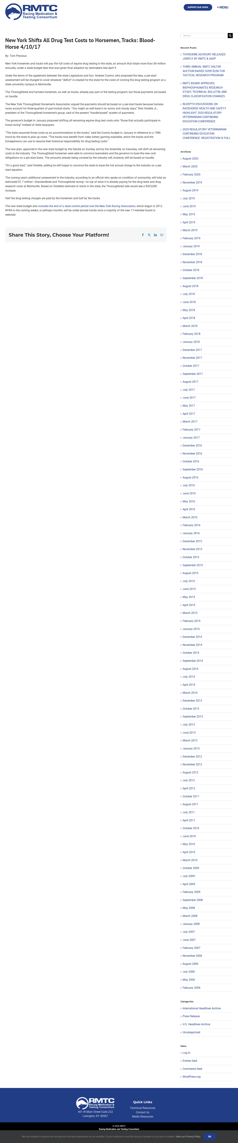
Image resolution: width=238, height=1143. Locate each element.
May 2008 (189, 908)
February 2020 (191, 174)
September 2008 (193, 900)
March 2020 (190, 166)
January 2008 (191, 924)
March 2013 (190, 740)
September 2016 (193, 469)
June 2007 (189, 940)
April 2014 (189, 684)
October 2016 (191, 461)
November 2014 (192, 645)
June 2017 (189, 397)
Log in (186, 1052)
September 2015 (193, 565)
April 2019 (189, 222)
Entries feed (190, 1060)
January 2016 (191, 533)
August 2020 (190, 158)
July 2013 (189, 724)
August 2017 (190, 381)
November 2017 (192, 357)
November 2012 (192, 764)
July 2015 (189, 581)
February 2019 (191, 238)
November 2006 (192, 955)
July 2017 (189, 389)
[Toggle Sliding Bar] (222, 7)
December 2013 (192, 700)
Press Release (191, 1016)
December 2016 (192, 445)
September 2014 (193, 660)
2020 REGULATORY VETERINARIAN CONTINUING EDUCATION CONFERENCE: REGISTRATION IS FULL (207, 134)
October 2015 (191, 557)
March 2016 (190, 517)
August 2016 (190, 477)
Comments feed (192, 1068)
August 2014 (190, 668)
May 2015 (189, 597)
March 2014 (190, 692)
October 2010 (191, 828)
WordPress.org (192, 1076)
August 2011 (190, 804)
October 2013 (191, 708)
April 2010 (189, 852)
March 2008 (190, 916)
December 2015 (192, 541)
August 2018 (190, 286)
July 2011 (189, 812)
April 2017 (189, 413)
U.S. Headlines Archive (196, 1024)
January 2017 (191, 437)
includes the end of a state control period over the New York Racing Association (86, 206)
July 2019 (189, 198)
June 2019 (189, 206)
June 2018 (189, 302)
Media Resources (142, 1116)
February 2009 (191, 892)
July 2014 (189, 676)
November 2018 (192, 262)
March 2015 (190, 613)
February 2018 (191, 334)
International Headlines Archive (202, 1008)
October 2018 (191, 270)
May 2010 (189, 844)
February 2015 (191, 621)
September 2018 (193, 278)
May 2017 (189, 405)
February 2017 (191, 429)
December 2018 (192, 254)
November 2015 (192, 549)
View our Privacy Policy (188, 1136)
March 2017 (190, 421)
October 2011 (191, 796)
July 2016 (189, 485)
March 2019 (190, 230)
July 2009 (189, 876)
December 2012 (192, 756)
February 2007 (191, 948)
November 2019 (192, 182)
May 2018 (189, 310)
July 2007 (189, 931)
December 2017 (192, 350)
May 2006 (189, 979)
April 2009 (189, 884)
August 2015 (190, 573)
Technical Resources (142, 1108)
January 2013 (191, 748)
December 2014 (192, 637)
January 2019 (191, 246)
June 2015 (189, 589)
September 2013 (193, 716)
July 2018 (189, 294)
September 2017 (193, 374)
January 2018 (191, 342)
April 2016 (189, 509)
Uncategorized (191, 1032)
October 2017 (191, 365)
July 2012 (189, 780)
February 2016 (191, 525)
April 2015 (189, 605)
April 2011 (189, 820)
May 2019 (189, 214)
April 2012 (189, 788)
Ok (209, 1136)
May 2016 (189, 501)
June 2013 (189, 732)
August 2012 (190, 772)
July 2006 (189, 971)
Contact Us (142, 1112)
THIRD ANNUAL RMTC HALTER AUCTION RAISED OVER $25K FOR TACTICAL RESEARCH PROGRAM (204, 71)
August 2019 (190, 190)
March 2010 (190, 860)
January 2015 (191, 629)
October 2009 (191, 868)
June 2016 (189, 493)
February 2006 (191, 987)
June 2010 (189, 836)
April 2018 (189, 318)
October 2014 (191, 652)
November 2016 (192, 453)
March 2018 (190, 326)
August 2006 (190, 963)
